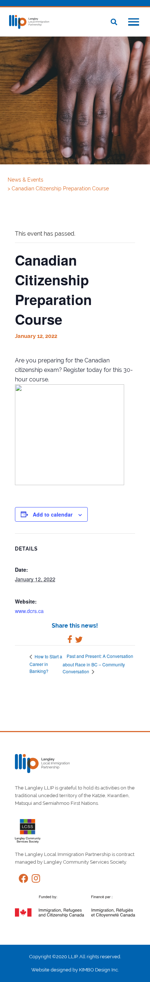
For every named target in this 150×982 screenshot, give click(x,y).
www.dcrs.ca (29, 610)
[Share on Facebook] (69, 640)
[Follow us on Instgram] (34, 879)
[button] (134, 23)
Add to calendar (52, 514)
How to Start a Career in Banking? (45, 663)
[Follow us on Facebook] (21, 879)
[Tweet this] (79, 640)
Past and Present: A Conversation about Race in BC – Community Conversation (98, 663)
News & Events (26, 180)
